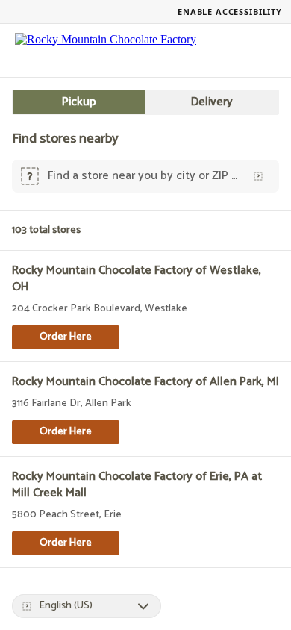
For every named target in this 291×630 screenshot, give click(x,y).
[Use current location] (258, 176)
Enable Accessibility (230, 11)
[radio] (79, 102)
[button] (65, 337)
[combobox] (142, 176)
